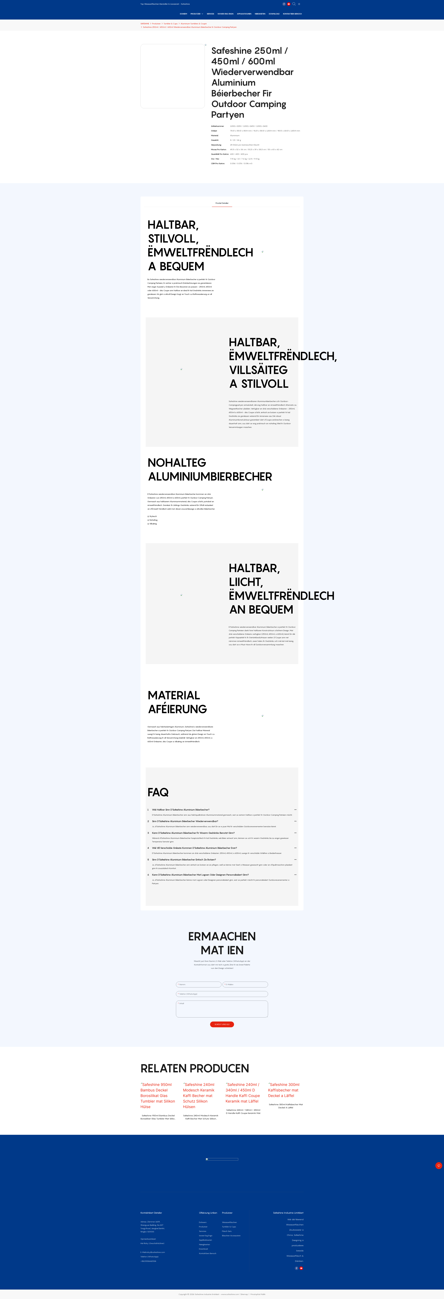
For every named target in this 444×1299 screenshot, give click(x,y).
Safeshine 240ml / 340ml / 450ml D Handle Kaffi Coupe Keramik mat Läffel (243, 1112)
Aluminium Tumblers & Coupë (194, 23)
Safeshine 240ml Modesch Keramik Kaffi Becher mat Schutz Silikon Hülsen (200, 1117)
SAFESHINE (144, 23)
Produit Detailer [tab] (222, 203)
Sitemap (244, 1294)
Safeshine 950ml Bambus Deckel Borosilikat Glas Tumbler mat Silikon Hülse (158, 1117)
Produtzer (156, 23)
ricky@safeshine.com (155, 1252)
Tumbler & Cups (171, 23)
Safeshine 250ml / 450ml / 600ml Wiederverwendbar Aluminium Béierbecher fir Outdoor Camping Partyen (190, 27)
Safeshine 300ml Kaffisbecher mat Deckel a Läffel (286, 1106)
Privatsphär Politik (257, 1294)
